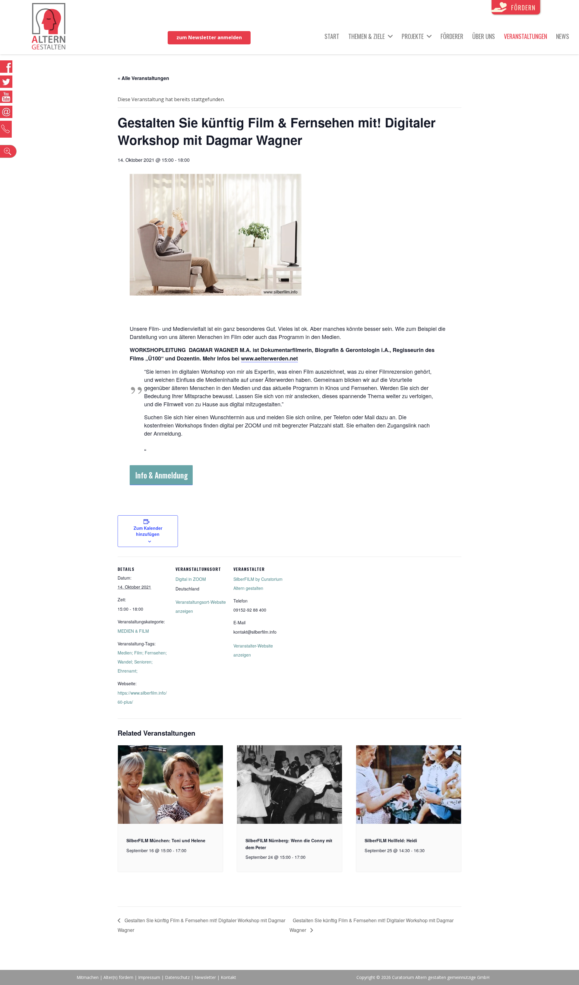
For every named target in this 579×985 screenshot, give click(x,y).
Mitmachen (88, 977)
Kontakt (228, 977)
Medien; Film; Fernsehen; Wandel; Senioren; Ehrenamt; (142, 662)
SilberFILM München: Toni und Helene (165, 840)
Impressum (149, 977)
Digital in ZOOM (191, 579)
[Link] (48, 27)
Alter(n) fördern (118, 977)
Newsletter (206, 977)
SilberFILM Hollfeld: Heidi (391, 840)
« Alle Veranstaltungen (143, 78)
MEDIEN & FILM (133, 631)
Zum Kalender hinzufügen (148, 531)
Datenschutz (177, 977)
